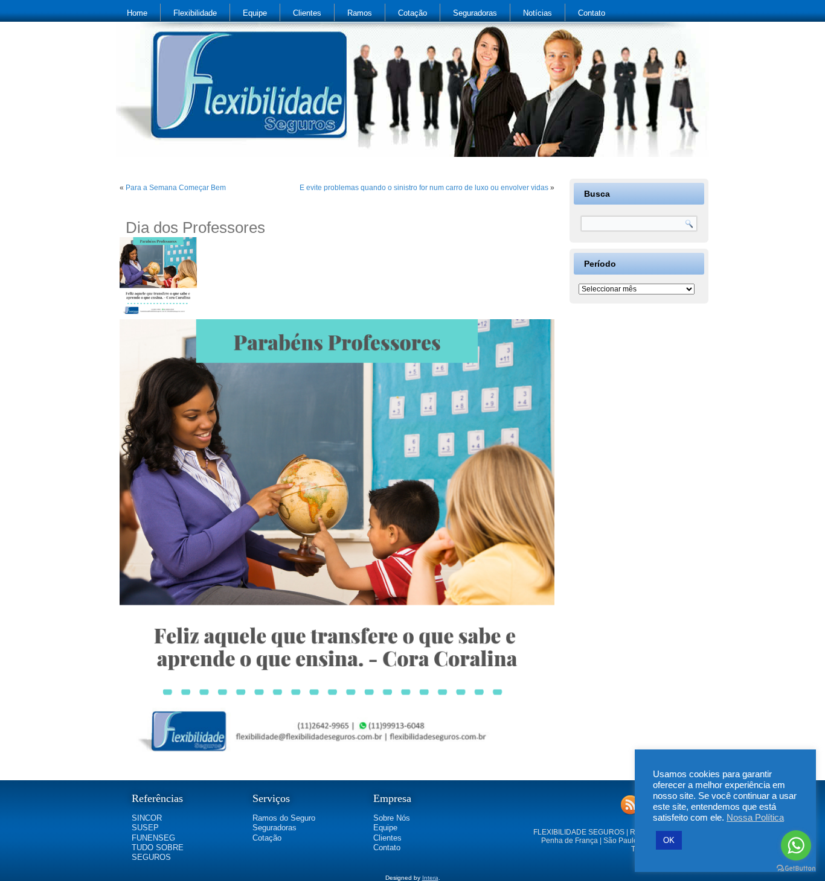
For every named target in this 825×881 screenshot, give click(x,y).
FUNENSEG (153, 837)
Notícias (537, 12)
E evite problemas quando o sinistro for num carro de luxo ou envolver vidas (424, 187)
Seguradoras (475, 12)
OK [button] (669, 840)
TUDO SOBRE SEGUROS (158, 852)
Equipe (255, 12)
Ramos (359, 12)
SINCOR (147, 817)
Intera (430, 877)
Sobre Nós (391, 817)
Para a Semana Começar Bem (176, 187)
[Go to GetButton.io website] (796, 869)
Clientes (307, 12)
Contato (591, 12)
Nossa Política (755, 817)
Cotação (412, 12)
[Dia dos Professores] (160, 315)
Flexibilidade (195, 12)
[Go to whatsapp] (796, 845)
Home (137, 12)
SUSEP (145, 827)
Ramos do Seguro (283, 817)
